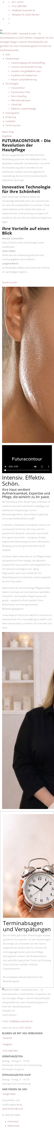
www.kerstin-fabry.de (12, 1108)
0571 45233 (17, 2)
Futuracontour (18, 87)
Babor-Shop (8, 131)
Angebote (7, 136)
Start (8, 54)
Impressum (13, 1121)
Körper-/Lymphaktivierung (24, 79)
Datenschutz (14, 1125)
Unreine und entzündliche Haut (26, 66)
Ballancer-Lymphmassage (23, 108)
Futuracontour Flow (20, 92)
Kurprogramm (12, 112)
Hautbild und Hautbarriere (24, 75)
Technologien (12, 83)
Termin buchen (13, 125)
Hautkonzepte (12, 58)
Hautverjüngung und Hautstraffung (28, 62)
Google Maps (9, 1093)
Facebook (7, 1037)
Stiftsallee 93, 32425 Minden (26, 14)
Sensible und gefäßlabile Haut (26, 71)
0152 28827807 (19, 6)
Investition (11, 121)
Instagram (7, 1044)
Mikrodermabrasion (21, 100)
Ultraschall (16, 104)
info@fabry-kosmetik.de (23, 10)
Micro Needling (18, 96)
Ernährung (11, 117)
